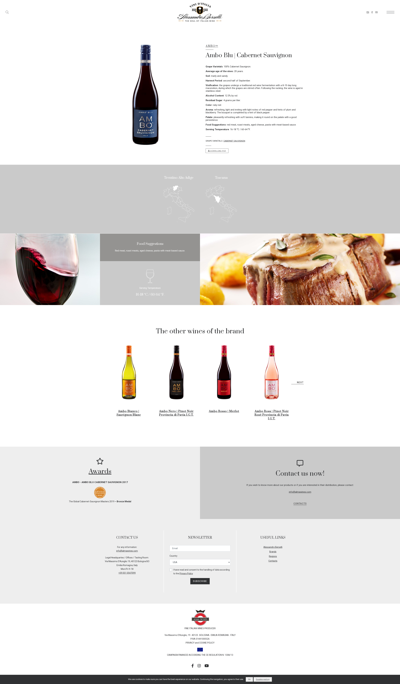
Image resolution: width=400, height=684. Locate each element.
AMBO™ (212, 46)
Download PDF (218, 151)
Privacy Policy (186, 573)
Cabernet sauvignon (234, 141)
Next (300, 382)
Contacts (300, 503)
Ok (249, 679)
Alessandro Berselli (272, 547)
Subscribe (200, 581)
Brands (272, 551)
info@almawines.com (300, 492)
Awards (100, 471)
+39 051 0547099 (127, 573)
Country (173, 556)
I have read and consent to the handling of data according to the (201, 572)
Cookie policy (262, 679)
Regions (273, 556)
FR (376, 12)
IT (372, 12)
